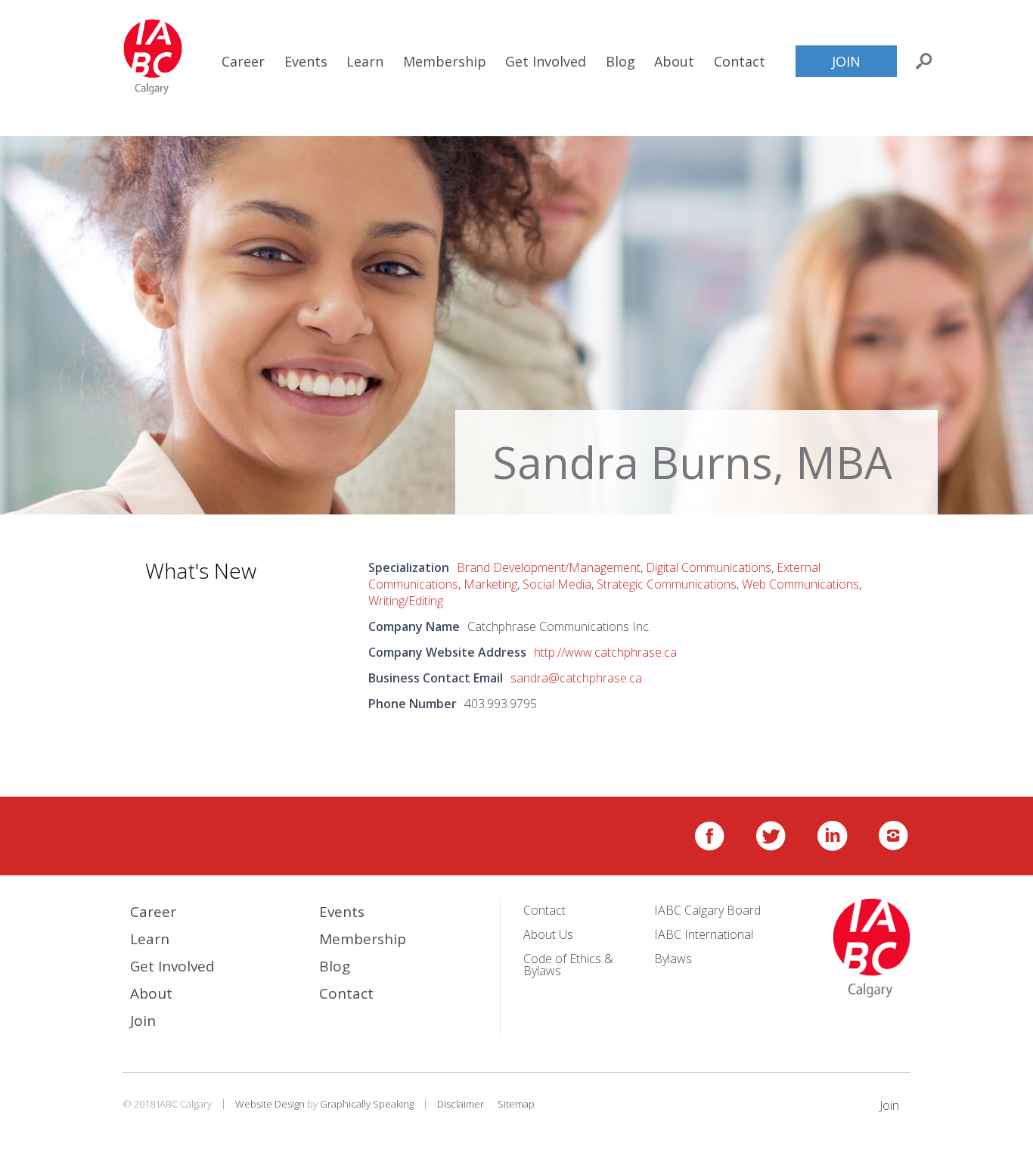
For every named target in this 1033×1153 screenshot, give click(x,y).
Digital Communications (708, 567)
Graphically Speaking (367, 1104)
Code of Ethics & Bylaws (568, 965)
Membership (444, 61)
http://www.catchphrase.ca (605, 652)
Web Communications (800, 584)
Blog (620, 61)
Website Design (270, 1104)
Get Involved (545, 61)
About (674, 61)
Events (305, 61)
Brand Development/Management (549, 567)
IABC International (703, 934)
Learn (364, 61)
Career (243, 61)
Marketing (490, 584)
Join (846, 61)
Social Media (557, 584)
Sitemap (516, 1104)
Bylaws (673, 959)
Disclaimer (460, 1104)
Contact (739, 61)
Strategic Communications (667, 584)
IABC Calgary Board (707, 910)
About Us (548, 934)
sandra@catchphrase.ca (576, 678)
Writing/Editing (405, 600)
